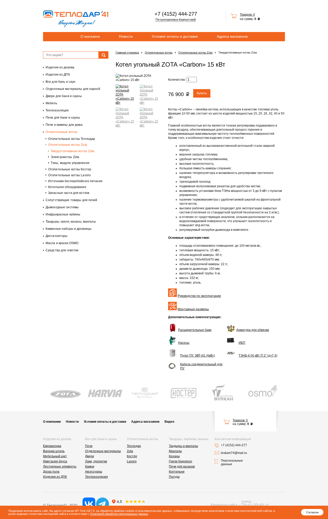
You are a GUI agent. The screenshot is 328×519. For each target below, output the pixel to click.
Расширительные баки (194, 330)
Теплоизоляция (57, 110)
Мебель (51, 103)
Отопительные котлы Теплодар (71, 139)
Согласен (312, 512)
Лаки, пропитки (96, 461)
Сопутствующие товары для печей (71, 200)
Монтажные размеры (193, 309)
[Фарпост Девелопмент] (255, 504)
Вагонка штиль (54, 451)
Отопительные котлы (61, 132)
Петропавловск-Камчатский (176, 20)
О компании (52, 421)
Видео (169, 421)
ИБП (242, 343)
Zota (130, 451)
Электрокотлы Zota (65, 157)
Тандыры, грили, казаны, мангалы (71, 221)
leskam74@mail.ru (234, 453)
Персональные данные (232, 462)
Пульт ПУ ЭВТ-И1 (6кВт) (197, 355)
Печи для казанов (182, 466)
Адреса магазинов (232, 36)
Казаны (174, 456)
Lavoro (132, 461)
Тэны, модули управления (70, 163)
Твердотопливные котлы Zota (72, 151)
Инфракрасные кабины (63, 214)
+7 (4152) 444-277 (176, 14)
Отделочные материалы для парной (73, 89)
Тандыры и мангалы (183, 446)
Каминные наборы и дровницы (68, 229)
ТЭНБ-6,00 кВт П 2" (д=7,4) (258, 355)
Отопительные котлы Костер (69, 169)
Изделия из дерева (60, 67)
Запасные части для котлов (68, 193)
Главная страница (127, 52)
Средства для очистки (62, 250)
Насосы (183, 343)
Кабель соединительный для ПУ (201, 366)
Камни (89, 466)
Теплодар (134, 446)
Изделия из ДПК (58, 74)
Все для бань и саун (60, 82)
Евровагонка (52, 446)
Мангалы (175, 451)
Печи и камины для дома (64, 125)
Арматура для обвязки (252, 330)
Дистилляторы (56, 236)
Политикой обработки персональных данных (119, 513)
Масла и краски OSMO (62, 243)
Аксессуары (93, 471)
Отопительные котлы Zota (67, 145)
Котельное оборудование (67, 187)
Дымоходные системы (62, 207)
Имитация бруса (55, 461)
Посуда (174, 477)
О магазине (90, 36)
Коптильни (176, 471)
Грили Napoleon (180, 461)
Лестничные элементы (59, 466)
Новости (126, 36)
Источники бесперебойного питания (75, 181)
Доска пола (51, 471)
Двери (89, 456)
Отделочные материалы (103, 451)
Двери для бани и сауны (64, 96)
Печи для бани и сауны (63, 117)
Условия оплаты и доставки (175, 36)
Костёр (132, 456)
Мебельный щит (55, 456)
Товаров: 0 (247, 14)
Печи (89, 446)
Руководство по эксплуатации (199, 296)
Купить (202, 93)
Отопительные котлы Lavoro (69, 175)
